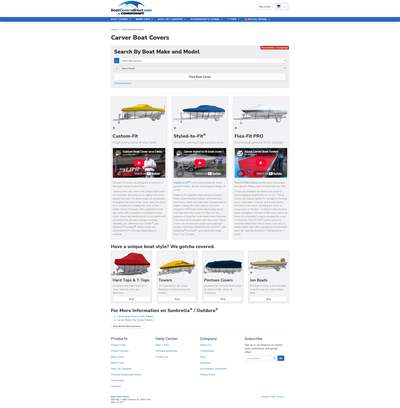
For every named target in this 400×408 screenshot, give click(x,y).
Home (114, 29)
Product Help (118, 345)
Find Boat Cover (200, 77)
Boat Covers (118, 357)
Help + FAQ (162, 345)
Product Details (119, 351)
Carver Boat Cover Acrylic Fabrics (135, 316)
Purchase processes (166, 351)
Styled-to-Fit (182, 182)
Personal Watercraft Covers (126, 374)
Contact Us (161, 357)
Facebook (265, 396)
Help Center (265, 6)
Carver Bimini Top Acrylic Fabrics (135, 320)
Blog (202, 357)
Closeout (116, 386)
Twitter (273, 396)
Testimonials (207, 351)
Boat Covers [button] (119, 19)
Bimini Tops (117, 362)
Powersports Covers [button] (205, 19)
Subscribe (205, 362)
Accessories (117, 380)
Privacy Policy (207, 374)
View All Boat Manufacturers (127, 326)
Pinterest (280, 396)
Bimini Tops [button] (143, 19)
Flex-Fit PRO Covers (246, 182)
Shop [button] (222, 299)
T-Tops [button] (232, 19)
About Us (205, 345)
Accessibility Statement (213, 368)
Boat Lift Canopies (121, 368)
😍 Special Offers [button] (256, 19)
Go (280, 358)
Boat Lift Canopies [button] (170, 19)
